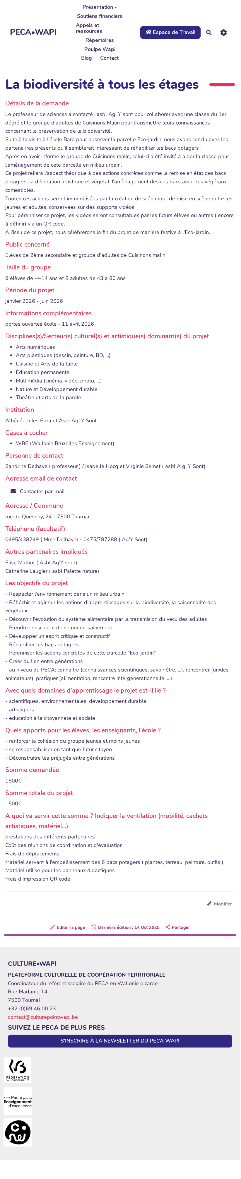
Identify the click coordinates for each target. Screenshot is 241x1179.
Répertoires (100, 40)
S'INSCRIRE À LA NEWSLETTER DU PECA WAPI (120, 1040)
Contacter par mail (41, 491)
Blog (86, 57)
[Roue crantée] (223, 33)
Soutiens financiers (99, 16)
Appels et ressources (89, 28)
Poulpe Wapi (99, 49)
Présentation (98, 7)
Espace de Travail (173, 32)
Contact (109, 57)
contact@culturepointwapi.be (43, 1017)
